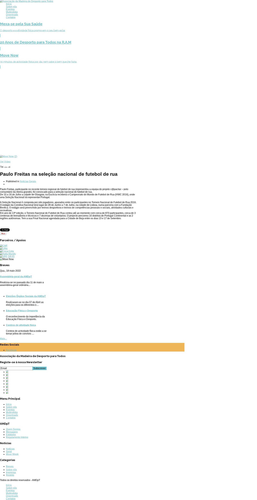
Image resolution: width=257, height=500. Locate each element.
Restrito (10, 475)
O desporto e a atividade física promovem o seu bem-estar (32, 30)
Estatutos (11, 434)
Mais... (3, 338)
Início (9, 4)
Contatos (10, 17)
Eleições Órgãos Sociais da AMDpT (26, 296)
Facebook (11, 350)
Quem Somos (13, 429)
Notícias (10, 449)
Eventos (10, 9)
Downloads (12, 14)
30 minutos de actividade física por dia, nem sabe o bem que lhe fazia (38, 61)
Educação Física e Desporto (22, 310)
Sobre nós (11, 6)
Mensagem (12, 432)
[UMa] (3, 248)
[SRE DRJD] (7, 256)
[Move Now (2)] (8, 156)
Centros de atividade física (21, 325)
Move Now (9, 55)
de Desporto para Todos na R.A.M (35, 42)
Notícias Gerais (28, 181)
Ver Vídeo (5, 161)
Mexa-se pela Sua (21, 24)
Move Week (12, 454)
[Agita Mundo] (8, 254)
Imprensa (11, 472)
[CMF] (4, 245)
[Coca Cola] (7, 251)
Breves (9, 466)
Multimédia (12, 12)
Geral (9, 451)
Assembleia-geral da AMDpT (16, 276)
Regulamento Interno (17, 437)
